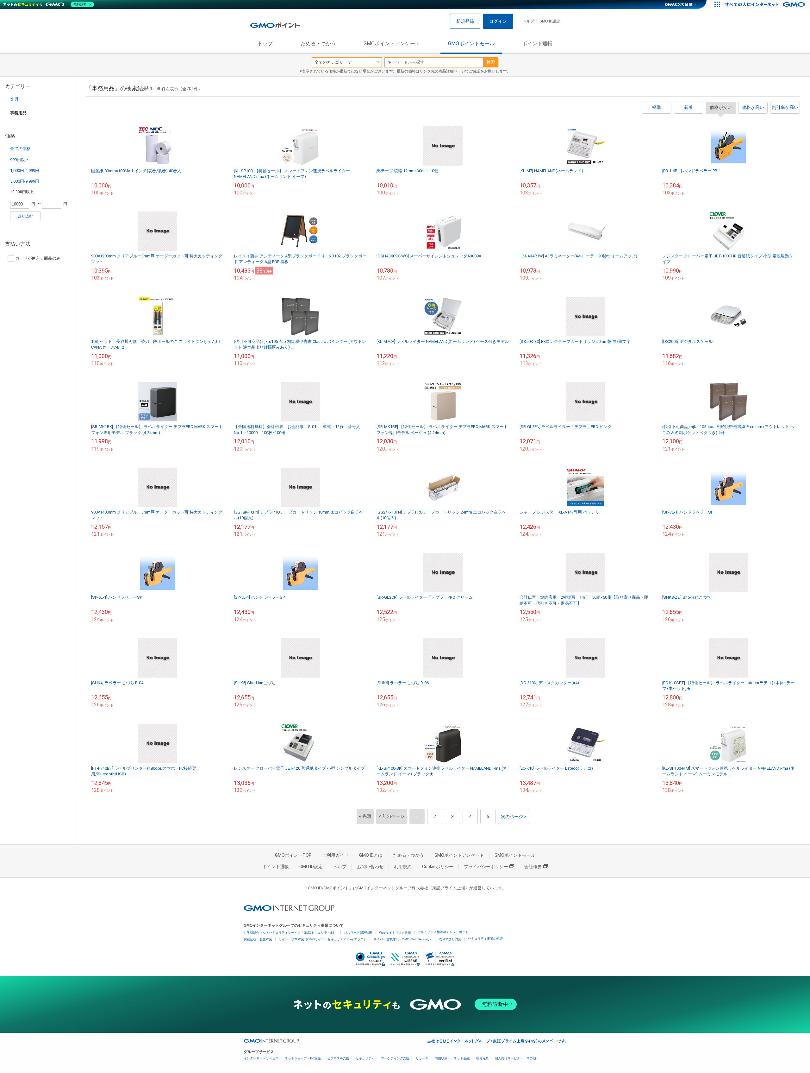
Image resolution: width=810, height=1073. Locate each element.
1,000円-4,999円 (24, 170)
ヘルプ (528, 21)
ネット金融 (462, 1058)
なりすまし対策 (450, 939)
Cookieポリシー (437, 866)
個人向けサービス (507, 1058)
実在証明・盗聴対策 (258, 939)
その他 (531, 1058)
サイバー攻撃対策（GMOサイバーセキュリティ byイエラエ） (323, 939)
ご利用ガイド (335, 855)
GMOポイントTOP (293, 855)
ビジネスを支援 (338, 1058)
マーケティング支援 (395, 1058)
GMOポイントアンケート (392, 44)
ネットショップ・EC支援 (303, 1058)
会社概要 (533, 866)
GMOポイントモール (471, 44)
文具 (14, 99)
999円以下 (19, 159)
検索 (491, 62)
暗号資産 (482, 1058)
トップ (265, 44)
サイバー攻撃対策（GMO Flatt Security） (403, 939)
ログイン (498, 21)
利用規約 (403, 866)
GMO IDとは (371, 855)
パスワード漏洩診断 (358, 932)
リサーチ (422, 1058)
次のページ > (513, 816)
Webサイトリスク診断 (395, 932)
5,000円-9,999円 (24, 181)
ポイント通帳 (537, 44)
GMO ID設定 (549, 21)
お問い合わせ (370, 866)
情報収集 (441, 1058)
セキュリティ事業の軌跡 (485, 938)
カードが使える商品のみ (37, 258)
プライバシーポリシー (486, 866)
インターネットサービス (261, 1058)
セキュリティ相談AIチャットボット (443, 932)
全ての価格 (20, 148)
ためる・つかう (318, 44)
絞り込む (25, 216)
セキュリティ (365, 1058)
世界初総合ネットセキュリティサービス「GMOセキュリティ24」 (290, 932)
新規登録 (465, 21)
